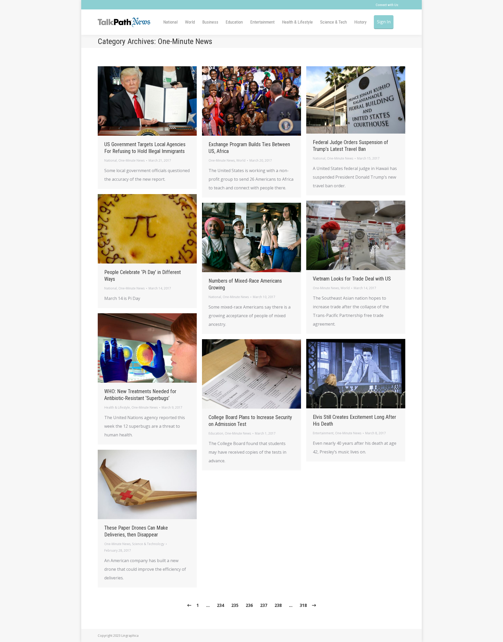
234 (220, 605)
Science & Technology (148, 544)
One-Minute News (131, 160)
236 (249, 605)
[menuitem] (170, 22)
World (240, 160)
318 (303, 605)
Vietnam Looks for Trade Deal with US (352, 279)
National (110, 160)
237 (263, 605)
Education (216, 433)
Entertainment (323, 433)
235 (234, 605)
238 (278, 605)
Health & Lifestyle (117, 407)
